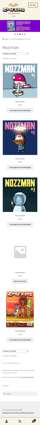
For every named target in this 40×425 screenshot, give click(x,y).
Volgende (37, 25)
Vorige (2, 25)
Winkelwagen (31, 419)
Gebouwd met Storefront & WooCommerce (18, 413)
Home (7, 39)
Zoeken (20, 421)
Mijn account (6, 421)
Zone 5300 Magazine (27, 377)
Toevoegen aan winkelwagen (20, 110)
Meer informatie (20, 281)
